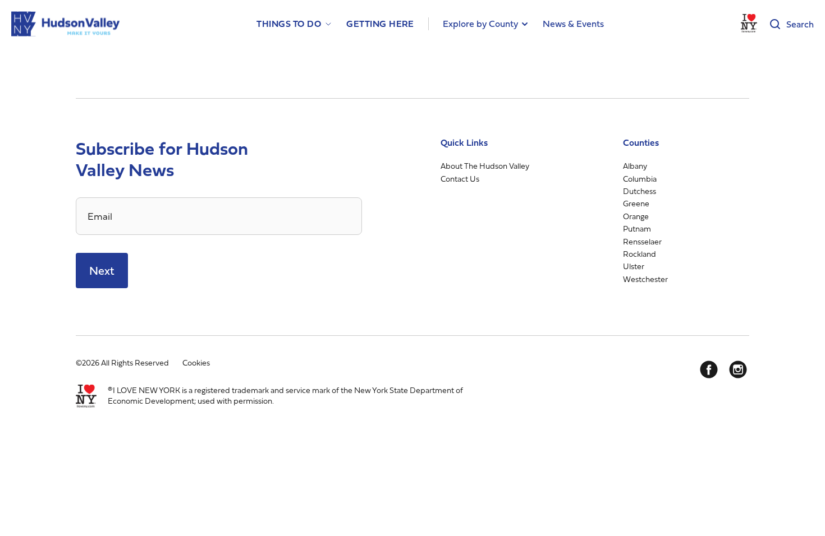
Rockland (639, 254)
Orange (636, 216)
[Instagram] (738, 369)
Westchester (645, 279)
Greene (636, 203)
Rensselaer (642, 241)
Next (101, 270)
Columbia (640, 178)
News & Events (573, 23)
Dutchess (639, 191)
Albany (635, 166)
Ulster (633, 266)
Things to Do (288, 23)
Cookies (196, 362)
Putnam (637, 228)
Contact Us (460, 178)
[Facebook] (709, 369)
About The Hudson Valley (485, 166)
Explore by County (480, 23)
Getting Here (380, 23)
